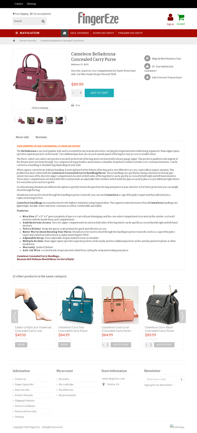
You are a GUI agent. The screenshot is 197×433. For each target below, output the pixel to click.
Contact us (20, 379)
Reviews (41, 137)
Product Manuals (24, 395)
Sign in (170, 24)
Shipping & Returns (25, 400)
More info (22, 137)
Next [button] (65, 119)
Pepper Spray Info (24, 384)
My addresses (66, 390)
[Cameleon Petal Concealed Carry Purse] (76, 291)
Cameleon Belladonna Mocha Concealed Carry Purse (30, 303)
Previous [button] (15, 119)
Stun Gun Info (22, 390)
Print (77, 105)
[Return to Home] (14, 40)
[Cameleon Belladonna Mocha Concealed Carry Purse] (33, 291)
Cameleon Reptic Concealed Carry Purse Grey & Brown (120, 301)
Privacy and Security (26, 411)
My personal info (67, 395)
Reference (75, 65)
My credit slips (66, 384)
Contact (19, 4)
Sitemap (31, 4)
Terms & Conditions (25, 406)
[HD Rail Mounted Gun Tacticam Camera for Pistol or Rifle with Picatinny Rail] (163, 291)
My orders (64, 379)
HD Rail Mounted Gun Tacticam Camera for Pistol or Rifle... (162, 303)
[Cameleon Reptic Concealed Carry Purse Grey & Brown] (120, 291)
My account (65, 371)
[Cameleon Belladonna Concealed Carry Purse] (21, 119)
